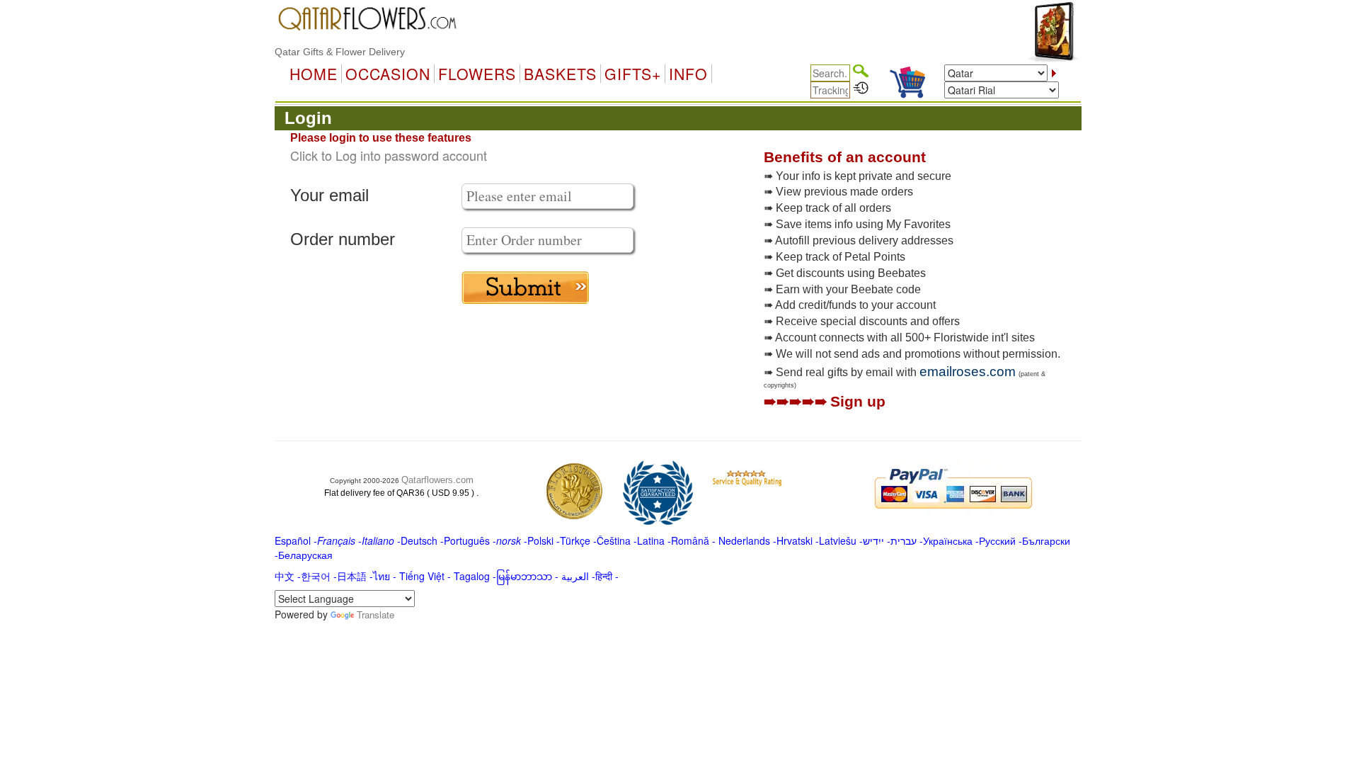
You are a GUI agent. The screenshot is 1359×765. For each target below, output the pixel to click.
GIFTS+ (632, 73)
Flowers (477, 73)
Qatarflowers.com (437, 480)
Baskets (560, 73)
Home (313, 73)
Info (688, 73)
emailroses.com (967, 371)
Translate (375, 614)
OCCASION (387, 73)
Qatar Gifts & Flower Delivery (340, 51)
